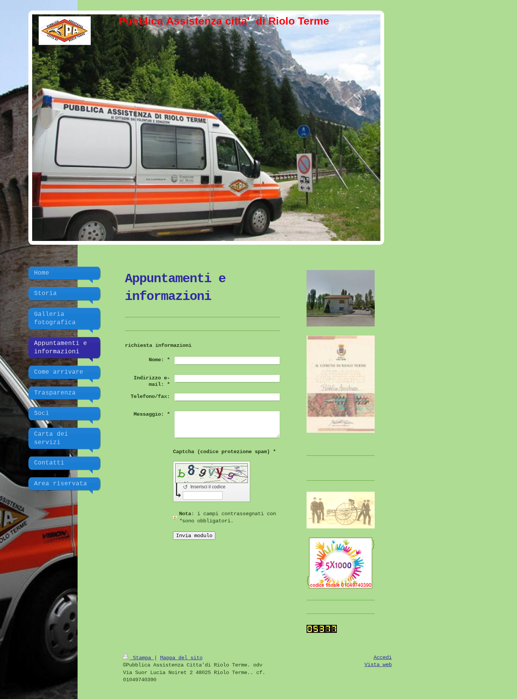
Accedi (383, 657)
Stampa (142, 658)
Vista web (378, 665)
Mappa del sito (181, 658)
